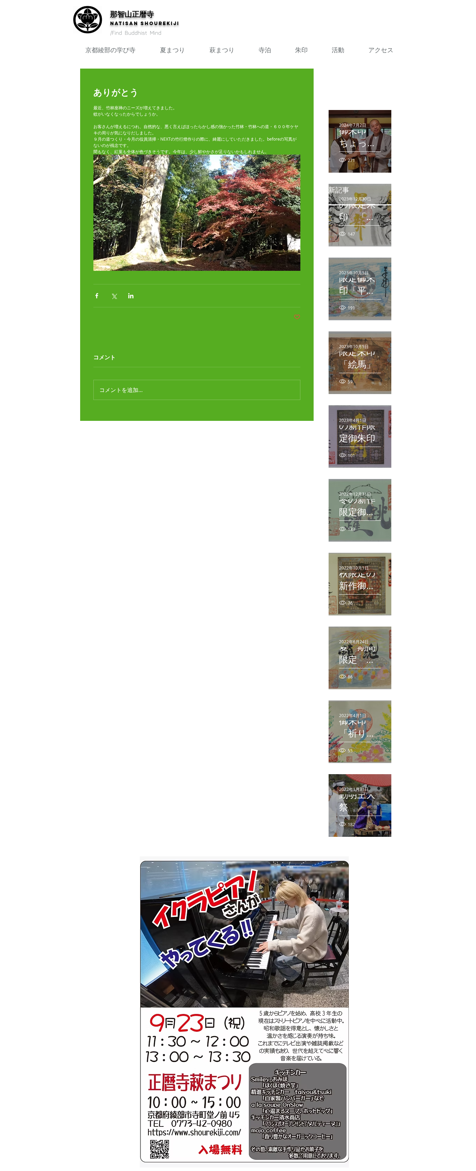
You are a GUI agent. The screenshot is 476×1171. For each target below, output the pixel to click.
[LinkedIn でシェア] (131, 295)
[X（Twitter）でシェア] (113, 295)
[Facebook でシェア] (96, 295)
